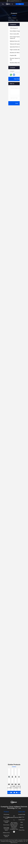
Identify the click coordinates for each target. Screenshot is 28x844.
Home (9, 17)
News (22, 822)
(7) (14, 28)
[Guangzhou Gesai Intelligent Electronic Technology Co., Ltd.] (14, 802)
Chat (20, 4)
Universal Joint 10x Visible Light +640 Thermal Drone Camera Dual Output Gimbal (12, 787)
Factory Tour (21, 817)
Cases (21, 824)
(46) (14, 49)
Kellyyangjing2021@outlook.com (14, 0)
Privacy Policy (21, 830)
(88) (13, 55)
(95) (14, 33)
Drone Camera (11, 20)
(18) (16, 59)
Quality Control (22, 819)
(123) (16, 52)
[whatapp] (11, 74)
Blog (3, 4)
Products (14, 17)
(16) (16, 31)
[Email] (14, 75)
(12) (15, 46)
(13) (14, 41)
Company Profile (21, 814)
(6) (16, 37)
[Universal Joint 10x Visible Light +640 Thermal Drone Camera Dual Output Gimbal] (12, 776)
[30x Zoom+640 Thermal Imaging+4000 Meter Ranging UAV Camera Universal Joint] (9, 776)
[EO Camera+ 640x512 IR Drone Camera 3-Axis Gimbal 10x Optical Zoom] (16, 776)
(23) (14, 62)
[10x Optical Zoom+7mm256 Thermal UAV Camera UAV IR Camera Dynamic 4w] (19, 776)
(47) (16, 44)
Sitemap (21, 827)
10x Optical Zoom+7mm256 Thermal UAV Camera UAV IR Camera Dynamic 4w (19, 787)
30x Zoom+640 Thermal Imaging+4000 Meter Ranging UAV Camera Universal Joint (9, 787)
